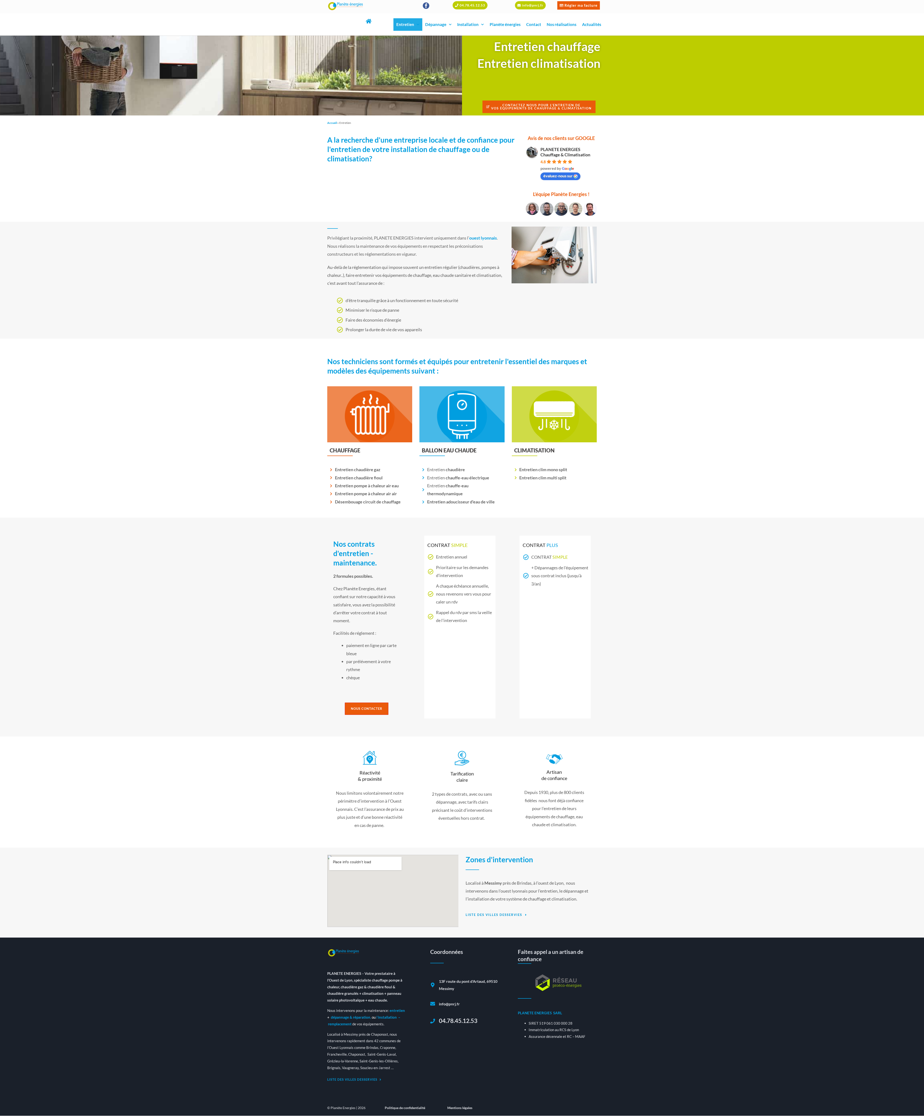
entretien (397, 1010)
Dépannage (435, 24)
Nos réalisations (561, 24)
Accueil (332, 123)
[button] (470, 5)
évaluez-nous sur (558, 175)
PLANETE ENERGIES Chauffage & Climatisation (565, 152)
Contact (533, 24)
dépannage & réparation (350, 1017)
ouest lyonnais (483, 238)
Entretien (405, 24)
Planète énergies (505, 24)
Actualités (591, 24)
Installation (468, 24)
